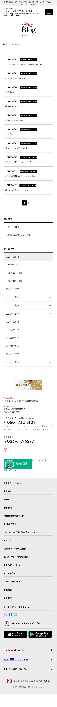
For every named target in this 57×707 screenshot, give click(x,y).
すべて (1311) (12, 226)
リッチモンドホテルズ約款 (15, 548)
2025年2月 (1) (15, 281)
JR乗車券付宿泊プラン (14, 515)
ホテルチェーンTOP (12, 483)
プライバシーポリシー (13, 565)
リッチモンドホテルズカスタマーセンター (21, 532)
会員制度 (8, 491)
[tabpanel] (28, 385)
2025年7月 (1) (15, 273)
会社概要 (8, 589)
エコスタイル (9, 573)
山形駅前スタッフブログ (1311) (21, 234)
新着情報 (8, 507)
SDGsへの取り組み (12, 581)
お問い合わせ (10, 540)
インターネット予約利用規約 (16, 556)
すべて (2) (13, 265)
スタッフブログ (10, 499)
